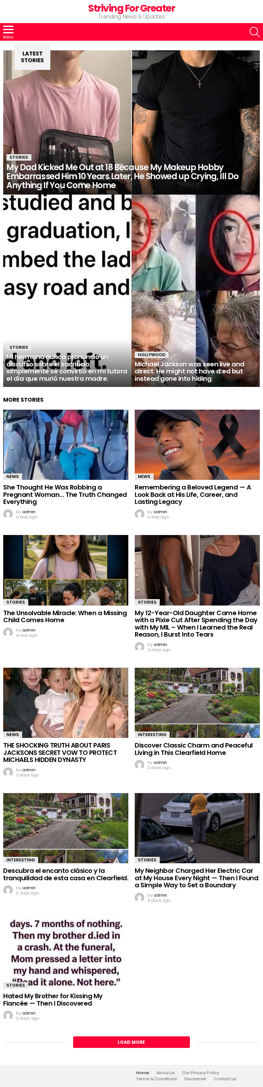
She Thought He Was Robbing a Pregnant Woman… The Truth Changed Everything (65, 494)
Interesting (152, 735)
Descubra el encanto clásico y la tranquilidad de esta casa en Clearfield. (65, 874)
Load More (131, 1042)
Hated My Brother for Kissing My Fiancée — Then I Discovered (53, 999)
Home (142, 1072)
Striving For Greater (131, 8)
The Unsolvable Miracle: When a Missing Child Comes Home (65, 616)
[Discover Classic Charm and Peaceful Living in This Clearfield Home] (197, 703)
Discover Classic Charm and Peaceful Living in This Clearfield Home (194, 749)
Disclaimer (195, 1079)
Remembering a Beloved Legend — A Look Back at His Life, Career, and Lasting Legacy (193, 494)
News (12, 476)
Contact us (225, 1079)
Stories (19, 157)
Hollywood (151, 355)
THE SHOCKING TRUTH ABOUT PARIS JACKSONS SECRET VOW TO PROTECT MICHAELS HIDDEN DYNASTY (60, 752)
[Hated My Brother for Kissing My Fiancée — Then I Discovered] (65, 953)
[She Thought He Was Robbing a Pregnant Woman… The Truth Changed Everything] (65, 445)
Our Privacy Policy (200, 1072)
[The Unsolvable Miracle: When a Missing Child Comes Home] (65, 570)
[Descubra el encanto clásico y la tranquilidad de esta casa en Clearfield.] (65, 828)
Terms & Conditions (156, 1079)
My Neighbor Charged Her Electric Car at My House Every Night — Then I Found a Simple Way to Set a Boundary (196, 878)
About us (166, 1072)
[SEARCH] (255, 32)
